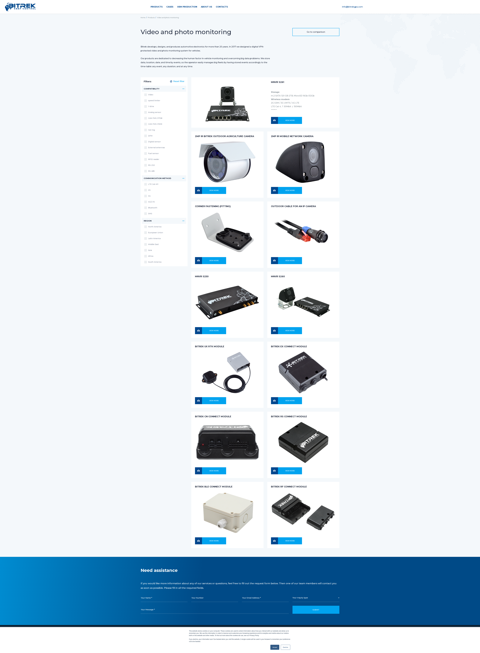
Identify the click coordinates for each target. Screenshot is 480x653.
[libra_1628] (274, 260)
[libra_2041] (198, 260)
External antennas (156, 147)
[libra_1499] (198, 400)
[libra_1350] (198, 190)
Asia (150, 250)
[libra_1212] (274, 330)
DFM (150, 136)
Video (150, 95)
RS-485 (151, 171)
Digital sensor (154, 142)
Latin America (154, 238)
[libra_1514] (274, 470)
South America (154, 262)
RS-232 (151, 165)
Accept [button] (274, 647)
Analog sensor (154, 112)
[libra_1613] (274, 120)
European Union (155, 232)
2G (149, 190)
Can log (151, 130)
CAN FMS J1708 (155, 118)
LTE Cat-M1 (153, 184)
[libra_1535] (198, 540)
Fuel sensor (153, 153)
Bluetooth (152, 208)
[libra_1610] (198, 330)
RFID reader (153, 159)
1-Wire (151, 106)
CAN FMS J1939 (155, 124)
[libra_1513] (198, 470)
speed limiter (154, 100)
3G (149, 196)
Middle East (153, 244)
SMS (150, 213)
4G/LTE (151, 202)
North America (154, 227)
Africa (150, 256)
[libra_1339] (274, 190)
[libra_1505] (274, 400)
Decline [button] (285, 647)
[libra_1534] (274, 540)
